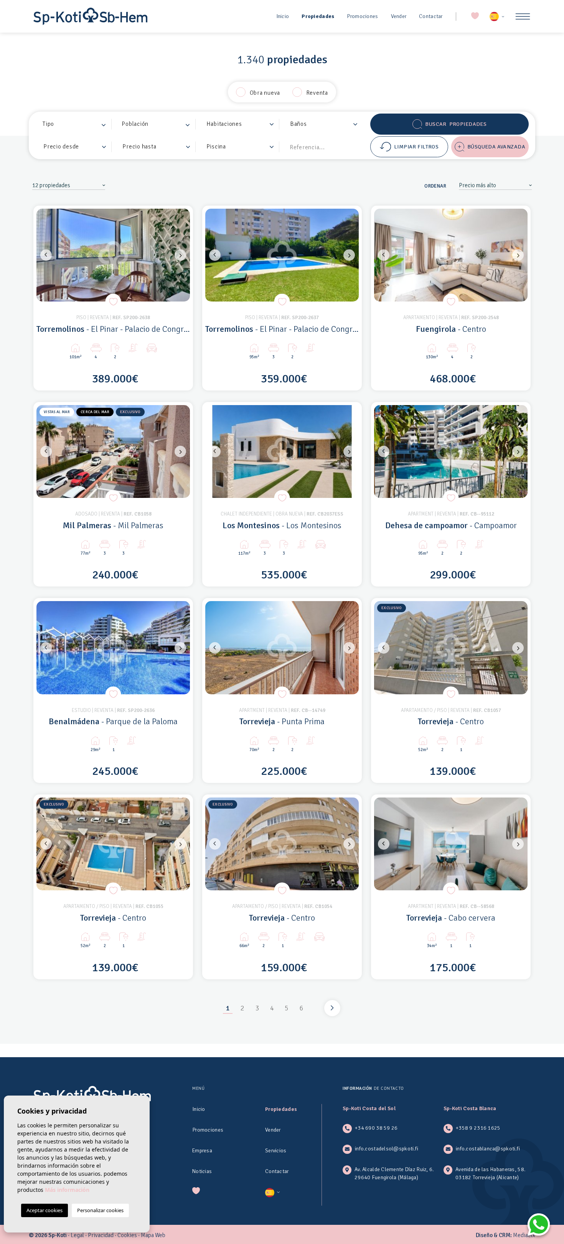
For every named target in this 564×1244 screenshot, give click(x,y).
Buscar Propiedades (455, 124)
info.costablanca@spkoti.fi (488, 1148)
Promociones (362, 16)
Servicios (276, 1150)
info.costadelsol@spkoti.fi (386, 1148)
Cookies (127, 1235)
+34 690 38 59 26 (376, 1128)
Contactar (431, 16)
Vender (399, 16)
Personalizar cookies (100, 1210)
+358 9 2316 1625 (478, 1128)
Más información (67, 1189)
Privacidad (101, 1235)
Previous (44, 255)
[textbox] (77, 124)
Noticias (202, 1171)
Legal (77, 1235)
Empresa (202, 1150)
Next (182, 255)
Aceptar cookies (44, 1210)
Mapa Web (153, 1235)
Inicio (282, 16)
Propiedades (318, 16)
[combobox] (75, 124)
